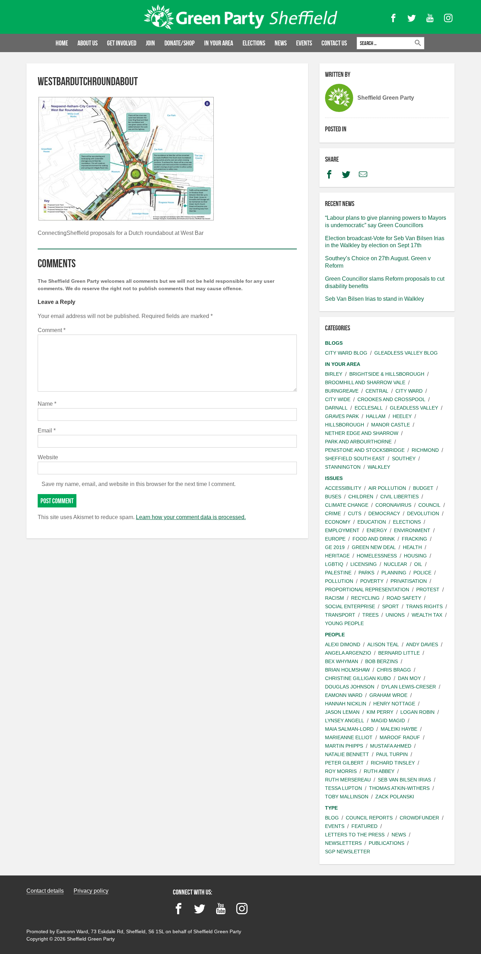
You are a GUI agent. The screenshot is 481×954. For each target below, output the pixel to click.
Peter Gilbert (344, 763)
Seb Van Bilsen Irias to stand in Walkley (374, 299)
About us (87, 43)
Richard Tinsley (393, 763)
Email (47, 431)
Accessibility (343, 488)
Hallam (376, 416)
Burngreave (341, 391)
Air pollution (387, 488)
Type (331, 808)
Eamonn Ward (343, 695)
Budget (423, 488)
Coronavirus (393, 505)
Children (360, 496)
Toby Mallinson (346, 796)
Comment (51, 330)
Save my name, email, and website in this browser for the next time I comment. (139, 484)
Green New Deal (374, 547)
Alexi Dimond (342, 644)
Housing (415, 556)
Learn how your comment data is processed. (191, 517)
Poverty (371, 581)
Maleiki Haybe (399, 729)
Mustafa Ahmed (390, 746)
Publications (386, 843)
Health (412, 547)
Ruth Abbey (379, 771)
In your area (218, 43)
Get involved (121, 43)
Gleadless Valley (414, 408)
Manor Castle (390, 425)
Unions (395, 615)
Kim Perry (380, 712)
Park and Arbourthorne (358, 441)
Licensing (363, 564)
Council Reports (369, 818)
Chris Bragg (394, 670)
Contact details (45, 891)
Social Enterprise (350, 606)
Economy (337, 522)
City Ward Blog (346, 353)
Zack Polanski (394, 796)
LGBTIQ (334, 564)
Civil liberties (399, 496)
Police (422, 572)
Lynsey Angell (344, 720)
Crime (333, 513)
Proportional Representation (367, 589)
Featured (364, 826)
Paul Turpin (392, 754)
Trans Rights (424, 606)
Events (304, 43)
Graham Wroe (388, 695)
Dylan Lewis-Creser (408, 687)
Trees (370, 615)
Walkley (379, 467)
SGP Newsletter (347, 851)
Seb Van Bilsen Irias (404, 779)
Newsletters (343, 843)
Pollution (339, 581)
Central (377, 391)
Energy (377, 530)
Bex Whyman (341, 661)
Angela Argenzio (348, 653)
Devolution (423, 513)
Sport (390, 606)
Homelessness (377, 556)
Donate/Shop (179, 43)
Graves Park (342, 416)
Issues (334, 478)
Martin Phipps (344, 746)
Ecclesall (369, 408)
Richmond (425, 450)
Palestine (338, 572)
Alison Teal (383, 644)
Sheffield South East (355, 458)
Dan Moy (409, 678)
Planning (393, 572)
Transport (340, 615)
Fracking (414, 539)
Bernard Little (399, 653)
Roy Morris (341, 771)
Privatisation (409, 581)
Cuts (354, 513)
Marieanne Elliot (349, 737)
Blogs (334, 343)
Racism (334, 598)
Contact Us (334, 43)
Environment (412, 530)
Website (48, 457)
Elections (254, 43)
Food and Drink (373, 539)
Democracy (384, 513)
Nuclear (395, 564)
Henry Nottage (394, 703)
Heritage (337, 556)
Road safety (404, 598)
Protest (427, 589)
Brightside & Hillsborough (386, 374)
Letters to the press (355, 834)
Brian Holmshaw (347, 670)
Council (429, 505)
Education (371, 522)
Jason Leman (342, 712)
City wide (337, 399)
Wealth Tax (427, 615)
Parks (366, 572)
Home (62, 43)
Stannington (343, 467)
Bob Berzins (381, 661)
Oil (418, 564)
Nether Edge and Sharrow (361, 433)
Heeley (402, 416)
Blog (332, 818)
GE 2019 (335, 547)
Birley (333, 374)
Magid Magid (388, 720)
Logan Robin (417, 712)
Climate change (346, 505)
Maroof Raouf (400, 737)
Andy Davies (422, 644)
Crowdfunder (419, 818)
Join (150, 43)
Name (47, 404)
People (335, 634)
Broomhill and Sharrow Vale (365, 382)
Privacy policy (91, 891)
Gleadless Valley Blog (406, 353)
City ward (409, 391)
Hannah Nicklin (345, 703)
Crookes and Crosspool (391, 399)
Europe (335, 539)
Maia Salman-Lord (349, 729)
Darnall (336, 408)
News (281, 43)
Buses (333, 496)
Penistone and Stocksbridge (365, 450)
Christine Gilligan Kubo (358, 678)
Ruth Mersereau (348, 779)
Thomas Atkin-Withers (399, 788)
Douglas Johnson (349, 687)
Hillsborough (344, 425)
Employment (342, 530)
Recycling (365, 598)
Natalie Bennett (347, 754)
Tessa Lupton (343, 788)
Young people (344, 623)
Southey (404, 458)
